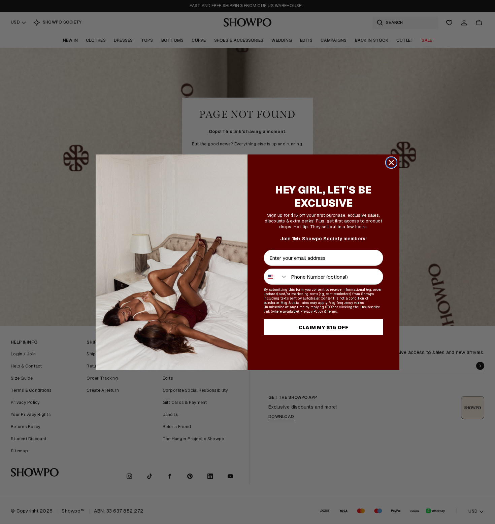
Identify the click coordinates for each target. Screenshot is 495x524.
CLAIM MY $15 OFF (323, 327)
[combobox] (276, 276)
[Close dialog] (391, 162)
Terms (332, 311)
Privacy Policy (311, 311)
